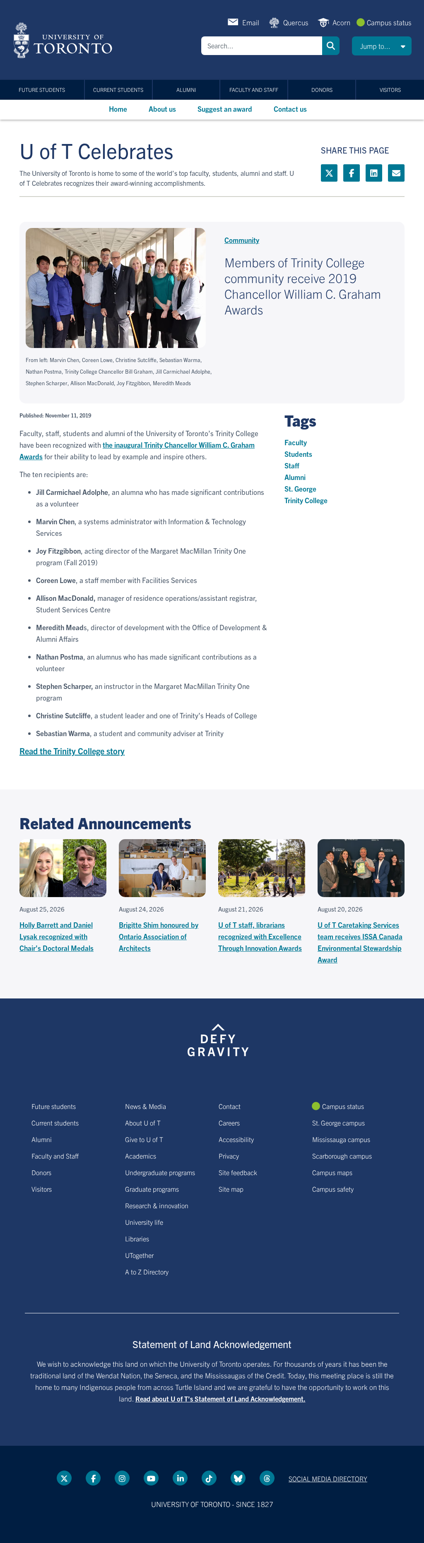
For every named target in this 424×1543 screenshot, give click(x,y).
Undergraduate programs (160, 1172)
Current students (118, 89)
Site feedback (238, 1172)
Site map (231, 1189)
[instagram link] (122, 1478)
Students (298, 453)
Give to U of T (144, 1139)
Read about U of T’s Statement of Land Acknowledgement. (220, 1398)
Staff (291, 465)
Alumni (186, 89)
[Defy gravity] (218, 1038)
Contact (230, 1106)
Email (250, 22)
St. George (300, 488)
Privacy (229, 1156)
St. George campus (338, 1122)
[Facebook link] (351, 173)
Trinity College (306, 500)
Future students (42, 89)
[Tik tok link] (209, 1478)
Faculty (295, 442)
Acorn (341, 22)
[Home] (64, 40)
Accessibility (236, 1139)
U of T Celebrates (96, 150)
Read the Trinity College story (72, 751)
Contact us (290, 108)
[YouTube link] (151, 1478)
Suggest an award (225, 108)
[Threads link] (267, 1478)
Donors (321, 89)
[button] (382, 45)
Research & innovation (156, 1205)
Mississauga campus (341, 1139)
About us (162, 108)
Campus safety (333, 1189)
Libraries (137, 1238)
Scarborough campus (342, 1156)
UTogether (139, 1255)
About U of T (143, 1122)
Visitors (390, 89)
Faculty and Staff (253, 89)
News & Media (145, 1106)
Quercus (295, 22)
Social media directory (328, 1478)
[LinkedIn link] (374, 173)
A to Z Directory (147, 1271)
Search (331, 45)
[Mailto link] (396, 173)
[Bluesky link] (238, 1478)
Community (241, 239)
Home (118, 108)
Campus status (389, 22)
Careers (229, 1122)
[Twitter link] (329, 173)
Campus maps (332, 1172)
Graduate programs (152, 1189)
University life (144, 1222)
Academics (140, 1156)
